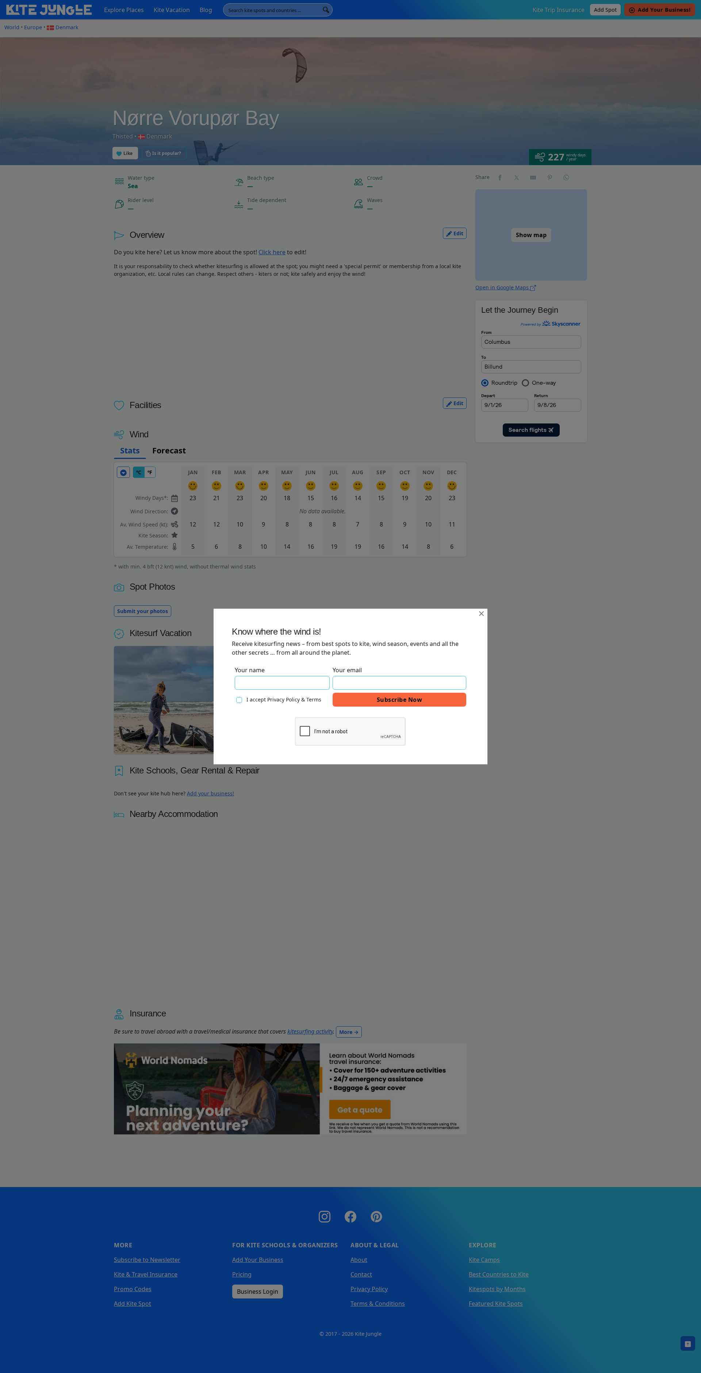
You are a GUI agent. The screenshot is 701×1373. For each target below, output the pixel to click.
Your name (250, 670)
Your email (347, 670)
